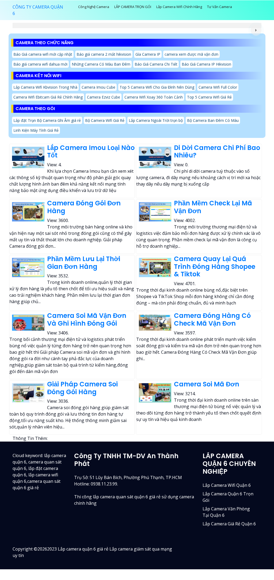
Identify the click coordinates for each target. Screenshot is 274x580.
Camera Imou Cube (98, 87)
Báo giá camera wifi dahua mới (40, 64)
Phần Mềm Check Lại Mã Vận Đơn (213, 207)
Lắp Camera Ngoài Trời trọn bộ (156, 120)
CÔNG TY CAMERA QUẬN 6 (38, 10)
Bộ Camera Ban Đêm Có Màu (213, 120)
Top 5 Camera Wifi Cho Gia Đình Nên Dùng (157, 87)
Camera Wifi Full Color (218, 87)
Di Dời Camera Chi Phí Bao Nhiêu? (217, 151)
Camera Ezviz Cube (103, 97)
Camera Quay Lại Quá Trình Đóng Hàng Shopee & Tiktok (214, 266)
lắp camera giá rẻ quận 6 (229, 524)
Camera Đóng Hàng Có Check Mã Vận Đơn (212, 319)
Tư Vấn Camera (219, 6)
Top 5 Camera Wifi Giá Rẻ (209, 97)
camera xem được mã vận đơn (191, 54)
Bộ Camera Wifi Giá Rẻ (104, 120)
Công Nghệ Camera (93, 6)
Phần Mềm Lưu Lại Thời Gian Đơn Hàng (83, 262)
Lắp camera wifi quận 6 (227, 485)
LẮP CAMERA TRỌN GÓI (132, 6)
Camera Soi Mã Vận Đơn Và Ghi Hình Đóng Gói (86, 319)
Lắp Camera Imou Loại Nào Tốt (91, 151)
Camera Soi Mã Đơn (206, 384)
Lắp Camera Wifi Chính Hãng (179, 6)
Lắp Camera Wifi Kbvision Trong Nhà (45, 87)
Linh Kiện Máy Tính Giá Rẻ (36, 130)
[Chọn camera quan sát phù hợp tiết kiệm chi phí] (256, 30)
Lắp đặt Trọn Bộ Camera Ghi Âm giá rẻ (47, 120)
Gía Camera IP (147, 54)
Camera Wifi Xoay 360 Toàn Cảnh (153, 97)
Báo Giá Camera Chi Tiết (156, 64)
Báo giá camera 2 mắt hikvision (104, 54)
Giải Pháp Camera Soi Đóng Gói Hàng (82, 388)
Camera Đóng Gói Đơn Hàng (84, 207)
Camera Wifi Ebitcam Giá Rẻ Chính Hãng (48, 97)
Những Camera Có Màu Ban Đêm (101, 64)
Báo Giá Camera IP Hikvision (206, 64)
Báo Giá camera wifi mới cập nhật (42, 54)
